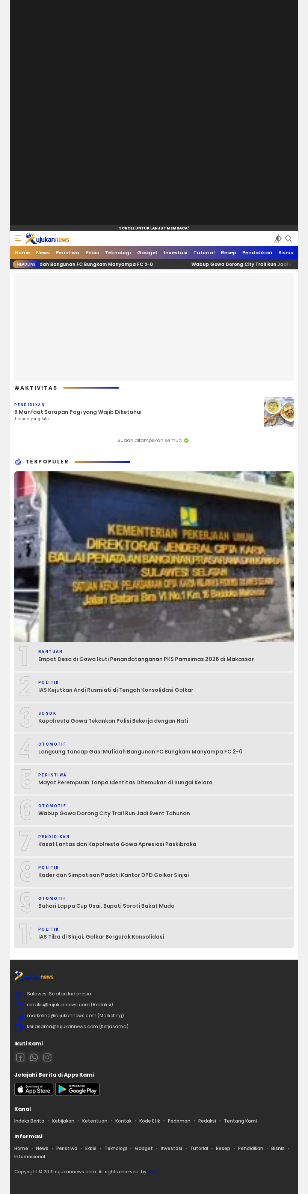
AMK (152, 1171)
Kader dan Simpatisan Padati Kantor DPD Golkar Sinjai (113, 875)
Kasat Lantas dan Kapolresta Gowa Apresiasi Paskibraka (117, 844)
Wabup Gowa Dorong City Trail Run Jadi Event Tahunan (231, 264)
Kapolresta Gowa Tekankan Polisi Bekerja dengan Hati (113, 721)
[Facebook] (20, 1057)
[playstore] (77, 1094)
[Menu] (18, 238)
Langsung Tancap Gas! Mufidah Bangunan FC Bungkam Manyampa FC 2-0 (140, 751)
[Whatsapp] (34, 1057)
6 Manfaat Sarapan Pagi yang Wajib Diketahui (78, 412)
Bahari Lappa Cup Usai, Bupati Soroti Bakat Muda (106, 906)
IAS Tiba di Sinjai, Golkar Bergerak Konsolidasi (101, 936)
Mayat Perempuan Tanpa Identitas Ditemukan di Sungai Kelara (125, 782)
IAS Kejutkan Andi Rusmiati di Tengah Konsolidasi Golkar (115, 690)
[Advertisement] (161, 325)
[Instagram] (47, 1057)
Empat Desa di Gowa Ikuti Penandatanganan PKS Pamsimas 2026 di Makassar (146, 659)
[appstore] (33, 1094)
